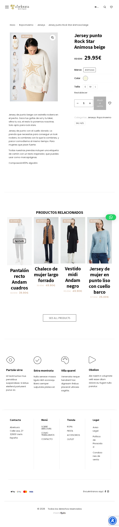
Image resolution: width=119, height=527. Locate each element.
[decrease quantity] (77, 103)
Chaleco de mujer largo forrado (46, 274)
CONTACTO (46, 439)
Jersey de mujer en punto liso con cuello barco (99, 280)
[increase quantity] (89, 103)
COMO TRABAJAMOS (46, 434)
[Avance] (27, 233)
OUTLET (70, 439)
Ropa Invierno (26, 24)
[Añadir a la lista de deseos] (27, 227)
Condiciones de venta (97, 456)
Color (77, 78)
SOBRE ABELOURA (46, 428)
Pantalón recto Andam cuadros (19, 279)
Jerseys (41, 24)
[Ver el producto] (27, 221)
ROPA (69, 427)
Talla (77, 86)
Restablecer (80, 92)
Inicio (12, 24)
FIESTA (70, 431)
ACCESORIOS (72, 435)
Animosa (89, 69)
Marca (78, 69)
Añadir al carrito (100, 103)
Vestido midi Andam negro (73, 277)
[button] (53, 37)
